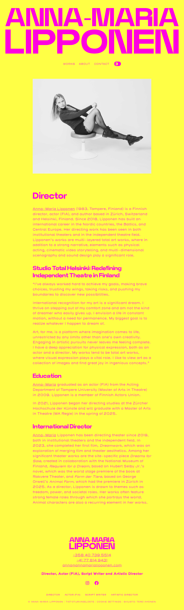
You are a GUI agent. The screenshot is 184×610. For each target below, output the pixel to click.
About (84, 64)
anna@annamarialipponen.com (92, 565)
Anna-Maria (44, 385)
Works (69, 64)
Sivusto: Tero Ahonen (140, 601)
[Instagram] (87, 583)
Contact (101, 64)
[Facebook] (96, 583)
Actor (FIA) (72, 594)
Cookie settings (109, 601)
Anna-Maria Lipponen (54, 209)
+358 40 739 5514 (92, 555)
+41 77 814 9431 (92, 560)
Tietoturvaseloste (80, 601)
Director (53, 594)
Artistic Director (124, 594)
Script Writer (95, 594)
